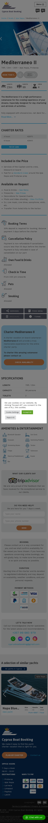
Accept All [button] (27, 412)
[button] (34, 817)
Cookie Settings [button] (12, 412)
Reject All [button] (10, 417)
